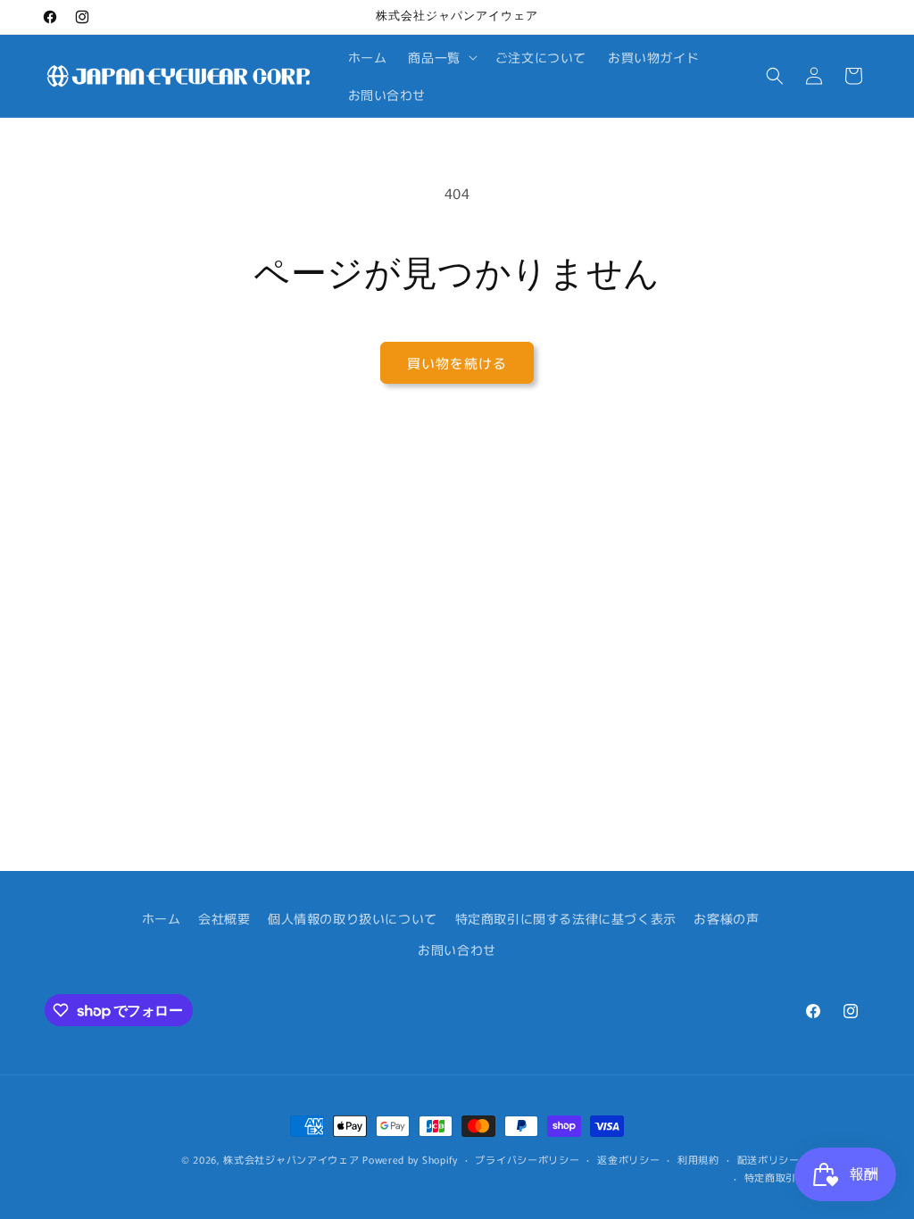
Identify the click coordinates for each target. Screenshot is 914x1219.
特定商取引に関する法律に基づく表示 (566, 918)
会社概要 (224, 918)
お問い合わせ (457, 949)
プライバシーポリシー (527, 1159)
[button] (440, 57)
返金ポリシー (628, 1159)
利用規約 (698, 1159)
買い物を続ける (457, 362)
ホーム (161, 918)
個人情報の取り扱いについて (352, 918)
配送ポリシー (768, 1159)
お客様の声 (726, 918)
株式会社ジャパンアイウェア (291, 1159)
